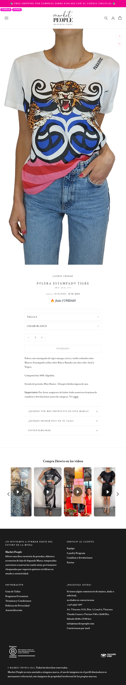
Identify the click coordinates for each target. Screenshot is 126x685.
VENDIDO (63, 348)
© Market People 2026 (21, 668)
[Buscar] (106, 17)
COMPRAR (6, 9)
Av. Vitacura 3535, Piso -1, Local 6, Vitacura (90, 609)
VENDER (17, 9)
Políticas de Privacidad (17, 605)
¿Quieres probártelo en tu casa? (51, 421)
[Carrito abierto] (119, 18)
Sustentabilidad (39, 430)
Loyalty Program (76, 553)
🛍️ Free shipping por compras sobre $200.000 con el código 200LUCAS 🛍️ (63, 3)
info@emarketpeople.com (80, 623)
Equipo (71, 548)
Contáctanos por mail (78, 628)
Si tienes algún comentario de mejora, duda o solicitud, (90, 593)
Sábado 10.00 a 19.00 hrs (79, 619)
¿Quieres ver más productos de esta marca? (58, 411)
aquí (75, 396)
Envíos (70, 562)
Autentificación (13, 610)
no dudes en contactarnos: (80, 600)
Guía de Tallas (12, 591)
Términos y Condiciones (18, 601)
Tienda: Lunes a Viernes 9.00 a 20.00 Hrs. (88, 614)
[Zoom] (119, 36)
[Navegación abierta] (6, 18)
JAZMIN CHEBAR (63, 276)
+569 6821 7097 (74, 605)
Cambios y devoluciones (79, 557)
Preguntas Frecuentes (16, 596)
